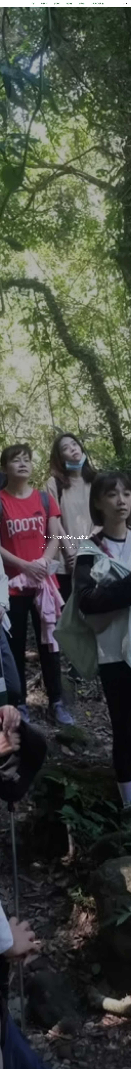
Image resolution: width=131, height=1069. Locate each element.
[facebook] (127, 4)
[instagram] (124, 4)
